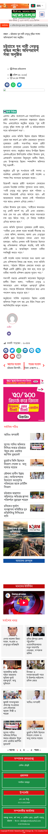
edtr (9, 327)
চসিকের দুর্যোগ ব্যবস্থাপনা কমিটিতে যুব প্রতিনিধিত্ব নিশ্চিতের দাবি (15, 511)
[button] (42, 14)
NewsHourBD (19, 831)
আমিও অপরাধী (11, 434)
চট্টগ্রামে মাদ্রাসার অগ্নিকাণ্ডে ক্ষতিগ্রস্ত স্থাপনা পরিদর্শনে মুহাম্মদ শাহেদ (16, 496)
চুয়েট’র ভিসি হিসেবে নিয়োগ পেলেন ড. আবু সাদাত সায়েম (15, 464)
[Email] (9, 334)
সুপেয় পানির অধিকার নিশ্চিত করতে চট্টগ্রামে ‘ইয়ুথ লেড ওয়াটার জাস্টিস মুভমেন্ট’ (15, 449)
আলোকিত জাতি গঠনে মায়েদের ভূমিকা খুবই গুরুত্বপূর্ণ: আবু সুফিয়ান (10, 677)
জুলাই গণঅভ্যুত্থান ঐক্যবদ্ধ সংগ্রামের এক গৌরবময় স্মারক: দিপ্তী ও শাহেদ (11, 708)
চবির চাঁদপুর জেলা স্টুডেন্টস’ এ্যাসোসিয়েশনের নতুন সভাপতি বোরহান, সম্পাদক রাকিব (35, 646)
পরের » (37, 749)
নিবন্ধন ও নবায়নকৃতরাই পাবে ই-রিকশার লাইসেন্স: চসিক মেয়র (35, 676)
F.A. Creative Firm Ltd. (35, 832)
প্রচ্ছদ (5, 33)
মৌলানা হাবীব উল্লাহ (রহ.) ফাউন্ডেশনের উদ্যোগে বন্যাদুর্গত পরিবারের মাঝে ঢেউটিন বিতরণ (15, 480)
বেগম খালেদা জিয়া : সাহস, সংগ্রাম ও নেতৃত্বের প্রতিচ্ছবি (12, 641)
